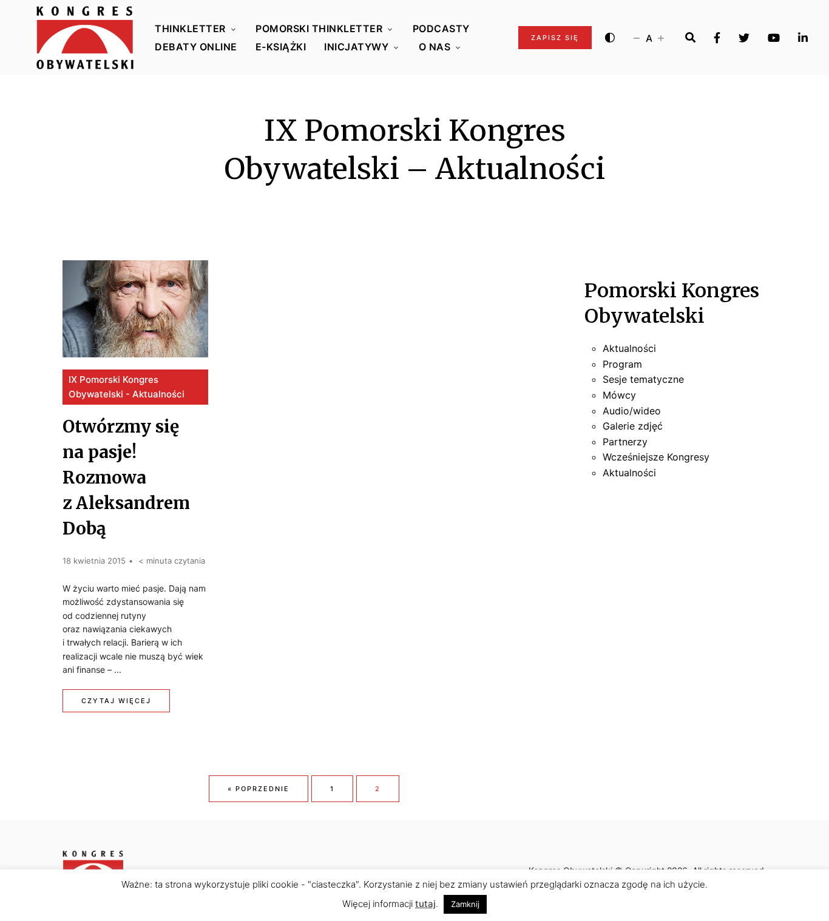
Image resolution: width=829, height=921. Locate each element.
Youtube (774, 38)
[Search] (690, 38)
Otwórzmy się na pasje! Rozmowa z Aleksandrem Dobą (126, 477)
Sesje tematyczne (643, 379)
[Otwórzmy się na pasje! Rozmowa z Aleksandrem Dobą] (135, 309)
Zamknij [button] (465, 904)
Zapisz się (555, 37)
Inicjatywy (356, 47)
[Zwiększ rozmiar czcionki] (661, 37)
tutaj (425, 903)
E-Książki (280, 47)
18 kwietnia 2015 (94, 560)
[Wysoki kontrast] (610, 37)
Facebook (717, 38)
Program (622, 364)
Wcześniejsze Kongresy (656, 457)
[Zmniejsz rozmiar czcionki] (637, 37)
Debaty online (196, 47)
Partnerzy (625, 442)
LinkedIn (803, 38)
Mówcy (619, 395)
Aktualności (629, 348)
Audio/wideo (632, 411)
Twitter (744, 38)
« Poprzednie (258, 788)
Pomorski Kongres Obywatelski (671, 303)
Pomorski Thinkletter (318, 28)
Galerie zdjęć (633, 426)
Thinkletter (190, 28)
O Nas (435, 47)
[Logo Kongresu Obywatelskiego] (85, 37)
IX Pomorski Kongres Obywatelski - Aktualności (126, 387)
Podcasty (441, 28)
